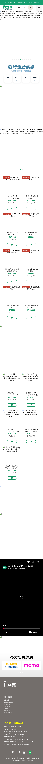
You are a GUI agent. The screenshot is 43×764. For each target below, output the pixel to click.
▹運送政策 (7, 708)
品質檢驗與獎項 (9, 702)
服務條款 (17, 760)
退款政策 (34, 758)
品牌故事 (6, 700)
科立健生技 (12, 758)
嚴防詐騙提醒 (8, 713)
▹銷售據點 (7, 704)
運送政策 (24, 760)
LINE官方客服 (10, 734)
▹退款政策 (7, 706)
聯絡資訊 (30, 760)
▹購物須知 (7, 711)
